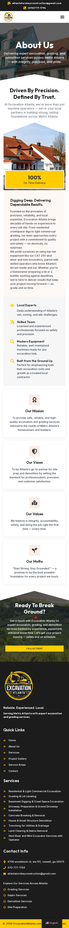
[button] (62, 17)
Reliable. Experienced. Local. (23, 708)
